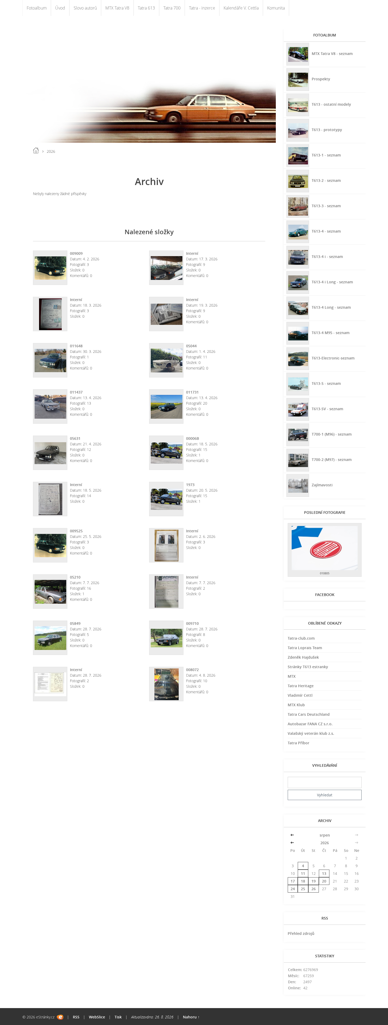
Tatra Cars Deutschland (309, 714)
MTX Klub (296, 704)
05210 (75, 577)
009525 (76, 530)
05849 (75, 623)
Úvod (60, 8)
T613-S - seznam (326, 383)
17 (293, 881)
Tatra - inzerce (202, 8)
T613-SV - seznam (327, 408)
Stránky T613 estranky (308, 666)
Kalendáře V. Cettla (241, 8)
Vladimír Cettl (300, 695)
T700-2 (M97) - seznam (332, 459)
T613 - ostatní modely (331, 104)
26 (313, 888)
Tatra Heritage (301, 685)
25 (303, 888)
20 (324, 881)
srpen (325, 835)
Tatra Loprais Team (305, 647)
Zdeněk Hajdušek (303, 657)
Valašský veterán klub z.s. (311, 733)
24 (293, 888)
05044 (191, 345)
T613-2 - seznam (326, 180)
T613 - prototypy (327, 129)
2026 (324, 842)
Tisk (118, 1016)
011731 (192, 392)
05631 (75, 438)
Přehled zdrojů (301, 933)
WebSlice (97, 1016)
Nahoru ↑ (191, 1016)
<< (293, 835)
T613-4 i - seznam (327, 256)
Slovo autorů (85, 8)
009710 (192, 623)
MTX (292, 676)
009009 (76, 253)
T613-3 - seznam (326, 205)
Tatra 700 (172, 8)
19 (313, 881)
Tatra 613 (146, 8)
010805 (324, 573)
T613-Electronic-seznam (333, 358)
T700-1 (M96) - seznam (332, 434)
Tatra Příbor (298, 742)
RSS (76, 1016)
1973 (190, 484)
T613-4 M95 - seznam (330, 332)
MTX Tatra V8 (117, 8)
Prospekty (321, 78)
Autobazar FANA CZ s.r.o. (310, 723)
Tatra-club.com (301, 638)
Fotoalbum (37, 8)
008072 (192, 669)
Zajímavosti (322, 484)
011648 (76, 345)
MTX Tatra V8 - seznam (332, 53)
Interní (192, 253)
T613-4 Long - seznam (331, 307)
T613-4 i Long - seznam (332, 281)
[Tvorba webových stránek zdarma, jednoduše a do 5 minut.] (60, 1017)
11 (303, 873)
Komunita (276, 8)
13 (324, 873)
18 (303, 881)
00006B (192, 438)
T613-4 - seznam (326, 231)
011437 (76, 392)
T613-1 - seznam (326, 155)
